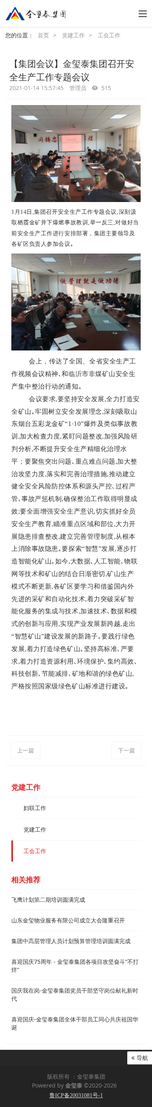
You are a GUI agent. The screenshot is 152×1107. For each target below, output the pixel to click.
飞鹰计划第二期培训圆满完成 (48, 899)
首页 (43, 35)
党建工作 (73, 35)
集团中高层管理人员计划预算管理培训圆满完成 (71, 941)
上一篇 (25, 750)
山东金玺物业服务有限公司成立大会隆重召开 (68, 920)
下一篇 (126, 750)
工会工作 (109, 35)
